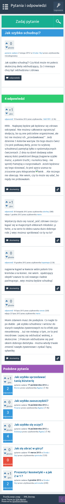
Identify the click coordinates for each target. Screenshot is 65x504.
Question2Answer (20, 501)
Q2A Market (21, 499)
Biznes (17, 388)
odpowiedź (9, 119)
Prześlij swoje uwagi (11, 497)
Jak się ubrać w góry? (28, 448)
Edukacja (18, 432)
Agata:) (40, 388)
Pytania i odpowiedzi (28, 5)
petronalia (38, 483)
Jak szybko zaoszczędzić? (31, 400)
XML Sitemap (29, 497)
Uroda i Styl (38, 53)
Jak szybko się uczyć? (28, 424)
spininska (38, 455)
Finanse (17, 408)
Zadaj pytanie (27, 21)
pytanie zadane (11, 53)
